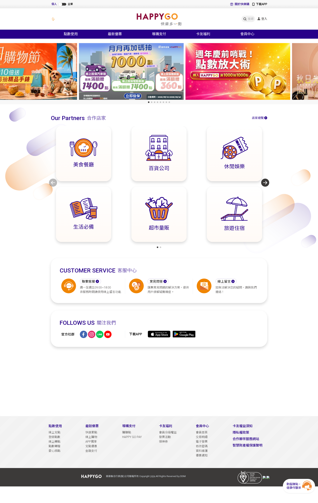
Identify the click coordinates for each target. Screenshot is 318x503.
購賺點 (126, 432)
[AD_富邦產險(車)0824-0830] (52, 72)
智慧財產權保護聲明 (247, 445)
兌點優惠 (91, 446)
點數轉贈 (54, 446)
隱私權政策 (241, 432)
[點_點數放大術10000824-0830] (159, 72)
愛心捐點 (54, 451)
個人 (54, 4)
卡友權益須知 (242, 426)
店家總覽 (258, 118)
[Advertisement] (159, 381)
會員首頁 (202, 432)
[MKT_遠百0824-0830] (265, 72)
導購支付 (128, 426)
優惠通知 (202, 455)
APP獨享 (91, 441)
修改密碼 (202, 446)
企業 (70, 4)
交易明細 (202, 437)
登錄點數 (54, 437)
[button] (148, 102)
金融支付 (91, 451)
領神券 (163, 441)
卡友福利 (165, 426)
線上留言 (224, 281)
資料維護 (202, 451)
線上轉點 (54, 441)
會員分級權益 (168, 432)
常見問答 (156, 281)
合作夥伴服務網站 (246, 439)
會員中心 (202, 426)
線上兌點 (54, 432)
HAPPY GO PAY (132, 437)
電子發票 (202, 441)
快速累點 (91, 432)
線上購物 (91, 437)
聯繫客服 (88, 281)
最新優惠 (92, 426)
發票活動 (165, 437)
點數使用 (55, 426)
